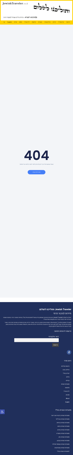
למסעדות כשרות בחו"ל (63, 451)
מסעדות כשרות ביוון (64, 437)
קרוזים (54, 22)
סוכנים (67, 395)
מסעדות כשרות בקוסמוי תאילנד (60, 444)
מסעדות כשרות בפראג (63, 430)
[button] (2, 411)
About (67, 398)
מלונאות (34, 22)
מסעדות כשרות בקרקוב (63, 441)
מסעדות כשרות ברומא (63, 426)
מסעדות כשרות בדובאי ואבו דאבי (60, 415)
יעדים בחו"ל (61, 22)
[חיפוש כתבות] (4, 22)
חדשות (68, 22)
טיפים (20, 22)
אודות (15, 22)
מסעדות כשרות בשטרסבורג (61, 448)
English (9, 22)
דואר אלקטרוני (53, 336)
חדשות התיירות (65, 366)
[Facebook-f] (69, 352)
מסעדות (40, 22)
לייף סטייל (27, 22)
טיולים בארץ (47, 22)
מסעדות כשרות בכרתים (63, 423)
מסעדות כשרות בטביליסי (62, 419)
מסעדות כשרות (65, 384)
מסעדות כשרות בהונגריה (62, 433)
